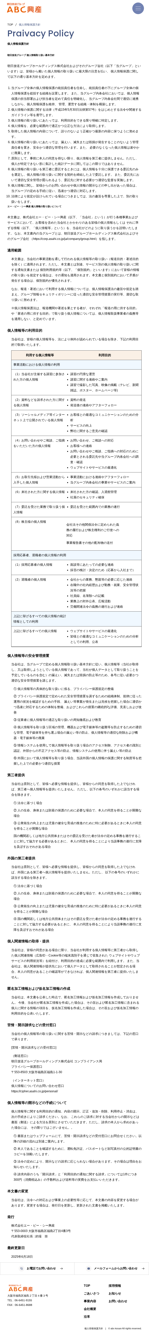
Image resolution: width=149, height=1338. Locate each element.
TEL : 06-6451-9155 (19, 1300)
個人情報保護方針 (93, 1328)
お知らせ (115, 1293)
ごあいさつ (91, 1293)
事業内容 (90, 1301)
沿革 (87, 1316)
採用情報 (115, 1285)
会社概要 (90, 1309)
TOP (87, 1285)
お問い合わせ (118, 1301)
